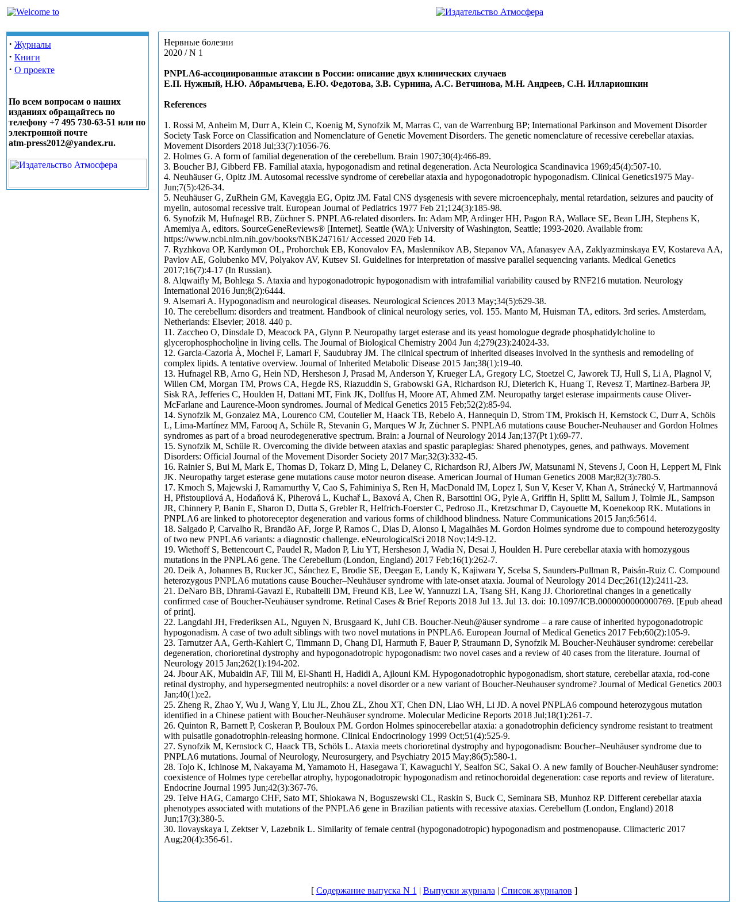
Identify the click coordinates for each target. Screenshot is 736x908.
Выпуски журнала (459, 890)
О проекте (34, 70)
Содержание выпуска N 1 (366, 890)
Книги (27, 57)
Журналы (32, 44)
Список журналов (536, 890)
